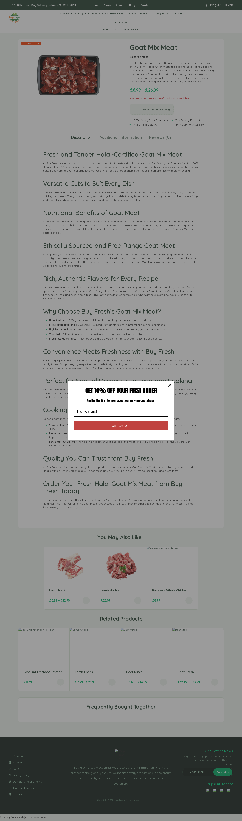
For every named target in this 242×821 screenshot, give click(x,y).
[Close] (170, 385)
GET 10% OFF (121, 425)
